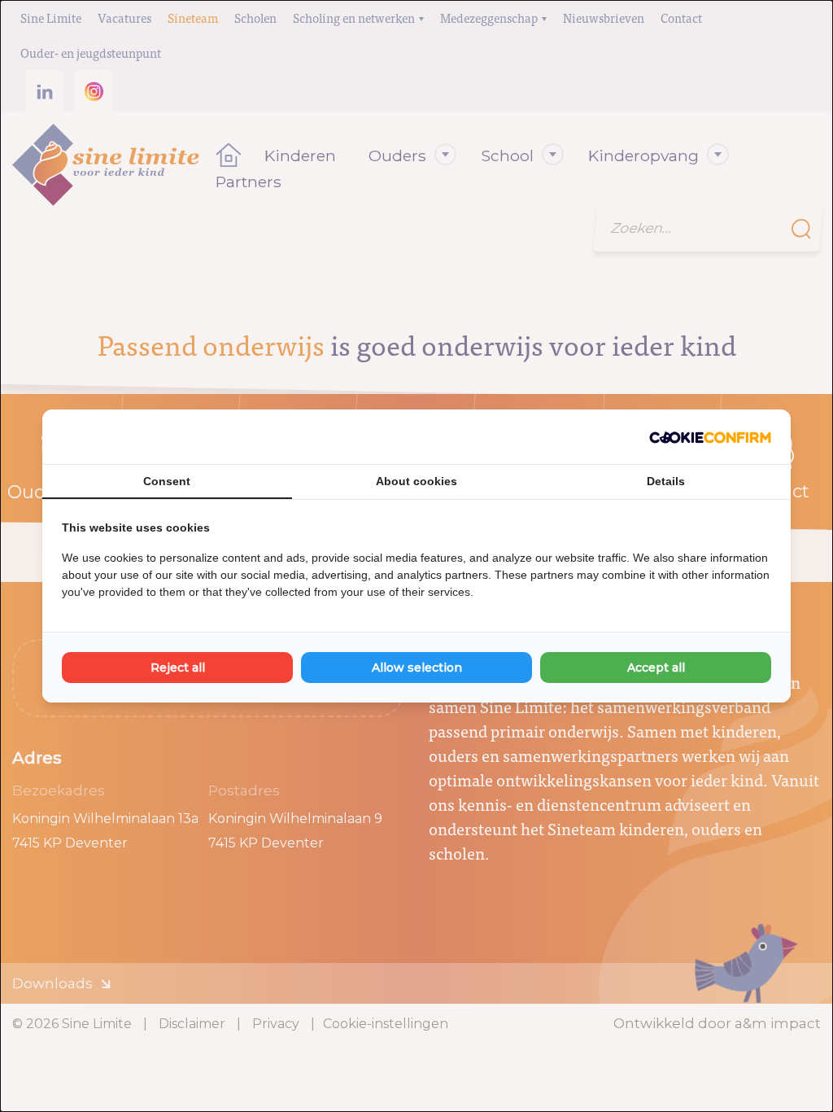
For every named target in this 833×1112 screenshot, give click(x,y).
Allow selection (417, 667)
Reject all (177, 667)
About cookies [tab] (416, 481)
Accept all (656, 667)
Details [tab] (666, 481)
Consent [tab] (166, 481)
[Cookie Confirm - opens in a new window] (710, 437)
